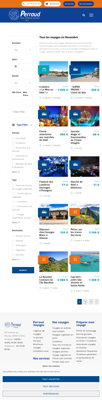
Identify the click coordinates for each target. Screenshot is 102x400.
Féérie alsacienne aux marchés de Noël (46, 136)
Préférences (51, 394)
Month (15, 76)
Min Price (16, 92)
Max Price (25, 93)
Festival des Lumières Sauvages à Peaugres (46, 186)
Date (14, 59)
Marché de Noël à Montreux (77, 184)
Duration (16, 43)
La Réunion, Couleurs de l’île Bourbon (46, 279)
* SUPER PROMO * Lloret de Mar (78, 89)
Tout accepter (51, 379)
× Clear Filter (18, 112)
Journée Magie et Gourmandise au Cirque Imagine (78, 137)
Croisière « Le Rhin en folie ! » (46, 89)
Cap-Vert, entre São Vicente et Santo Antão (77, 281)
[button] (84, 15)
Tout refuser (51, 386)
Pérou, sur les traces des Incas (76, 232)
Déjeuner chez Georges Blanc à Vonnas (46, 234)
